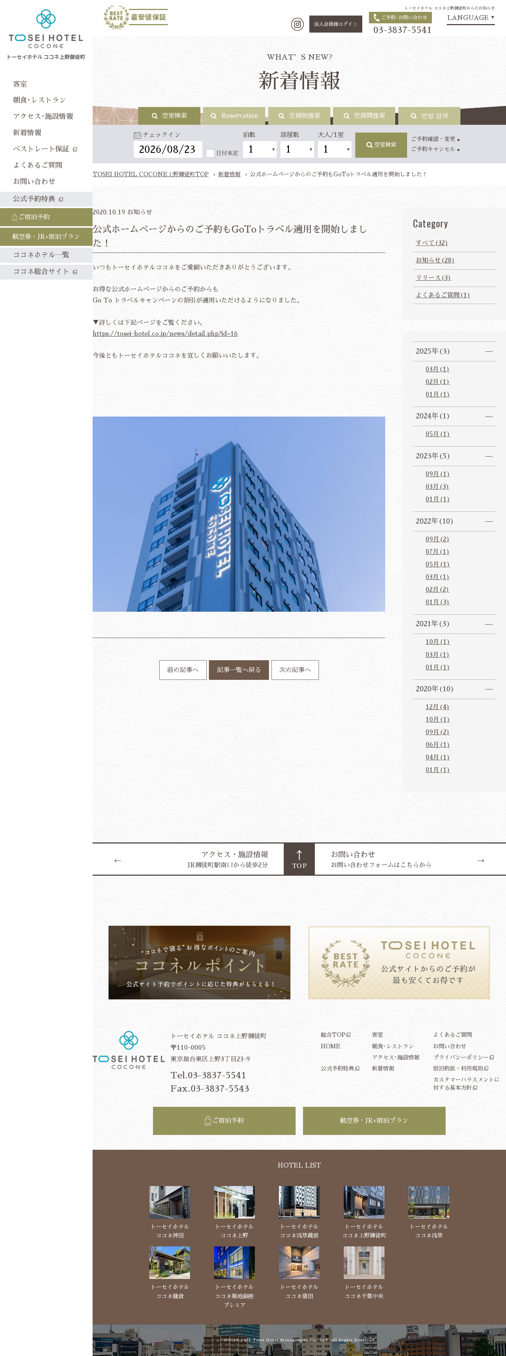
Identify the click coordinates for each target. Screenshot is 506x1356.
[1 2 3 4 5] (297, 149)
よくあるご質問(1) (443, 295)
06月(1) (438, 745)
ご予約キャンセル (433, 149)
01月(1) (438, 394)
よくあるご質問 (452, 1035)
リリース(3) (433, 278)
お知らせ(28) (435, 260)
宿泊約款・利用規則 (458, 1068)
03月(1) (438, 369)
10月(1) (438, 642)
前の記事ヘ (183, 670)
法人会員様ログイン (335, 24)
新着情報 (229, 174)
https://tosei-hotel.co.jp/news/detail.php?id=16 (165, 334)
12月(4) (438, 707)
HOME (330, 1046)
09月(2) (438, 539)
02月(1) (438, 382)
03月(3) (437, 487)
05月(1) (438, 434)
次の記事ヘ (295, 670)
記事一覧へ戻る (239, 670)
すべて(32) (432, 243)
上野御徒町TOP (151, 174)
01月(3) (438, 602)
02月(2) (437, 590)
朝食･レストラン (393, 1046)
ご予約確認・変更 (433, 139)
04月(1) (438, 757)
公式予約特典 (337, 1068)
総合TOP (333, 1035)
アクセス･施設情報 (395, 1057)
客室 (377, 1035)
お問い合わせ (449, 1046)
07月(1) (438, 552)
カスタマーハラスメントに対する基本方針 (466, 1083)
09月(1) (438, 474)
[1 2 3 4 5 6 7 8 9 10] (260, 149)
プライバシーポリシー (461, 1057)
